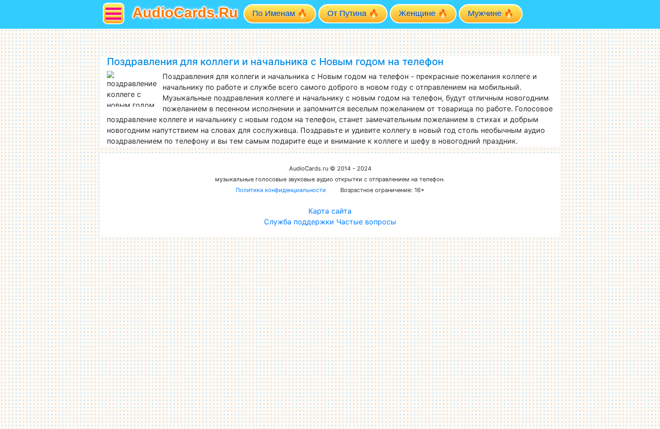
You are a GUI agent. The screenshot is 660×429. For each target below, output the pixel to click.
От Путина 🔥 (352, 13)
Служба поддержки (299, 221)
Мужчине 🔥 (491, 13)
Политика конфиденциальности (281, 190)
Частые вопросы (366, 221)
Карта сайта (330, 210)
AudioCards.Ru (185, 12)
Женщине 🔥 (423, 13)
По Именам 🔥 (279, 13)
